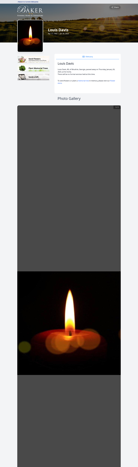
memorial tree (83, 81)
